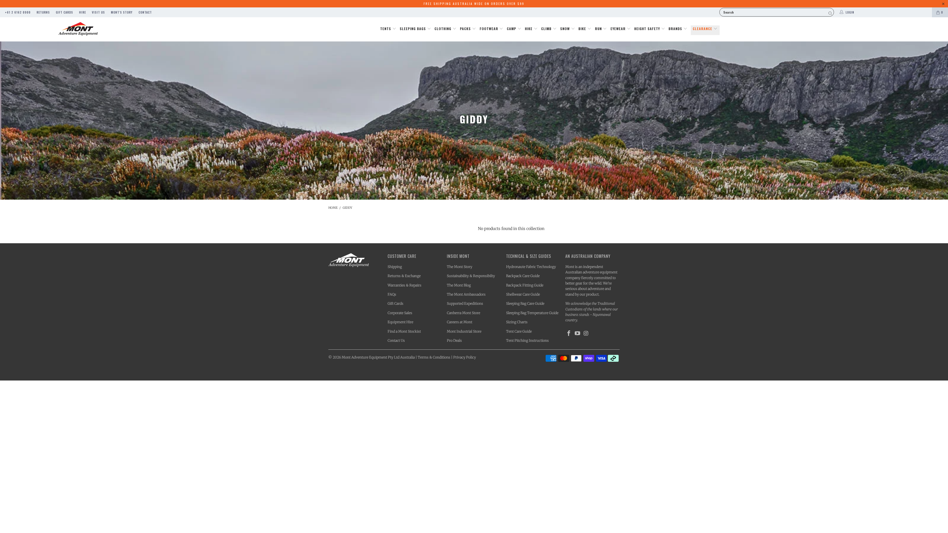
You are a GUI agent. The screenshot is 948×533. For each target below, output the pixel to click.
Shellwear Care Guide (523, 294)
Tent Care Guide (519, 331)
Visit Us (98, 12)
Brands (676, 28)
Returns (43, 12)
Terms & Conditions (434, 357)
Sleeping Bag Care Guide (525, 303)
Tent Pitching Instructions (527, 340)
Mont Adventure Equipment (364, 357)
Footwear (489, 28)
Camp (512, 28)
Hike (529, 28)
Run (599, 28)
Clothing (443, 28)
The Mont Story (459, 267)
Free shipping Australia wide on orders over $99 (474, 3)
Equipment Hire (400, 322)
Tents (386, 28)
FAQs (392, 294)
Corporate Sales (400, 313)
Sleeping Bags (413, 28)
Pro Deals (454, 340)
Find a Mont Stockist (404, 331)
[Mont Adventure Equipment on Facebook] (569, 333)
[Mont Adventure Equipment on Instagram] (586, 333)
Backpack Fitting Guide (524, 285)
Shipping (395, 267)
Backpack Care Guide (523, 276)
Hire (82, 12)
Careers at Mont (459, 322)
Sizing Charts (517, 322)
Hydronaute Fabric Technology (531, 267)
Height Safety (647, 28)
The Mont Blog (459, 285)
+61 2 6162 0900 (18, 12)
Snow (565, 28)
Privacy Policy (464, 357)
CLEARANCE (703, 28)
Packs (466, 28)
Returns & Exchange (404, 276)
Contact (145, 12)
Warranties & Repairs (404, 285)
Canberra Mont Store (463, 313)
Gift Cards (64, 12)
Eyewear (619, 28)
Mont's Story (122, 12)
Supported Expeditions (465, 303)
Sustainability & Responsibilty (471, 276)
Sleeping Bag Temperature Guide (532, 313)
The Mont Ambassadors (466, 294)
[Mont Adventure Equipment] (78, 29)
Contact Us (396, 340)
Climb (547, 28)
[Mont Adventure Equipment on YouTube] (577, 333)
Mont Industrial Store (464, 331)
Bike (582, 28)
